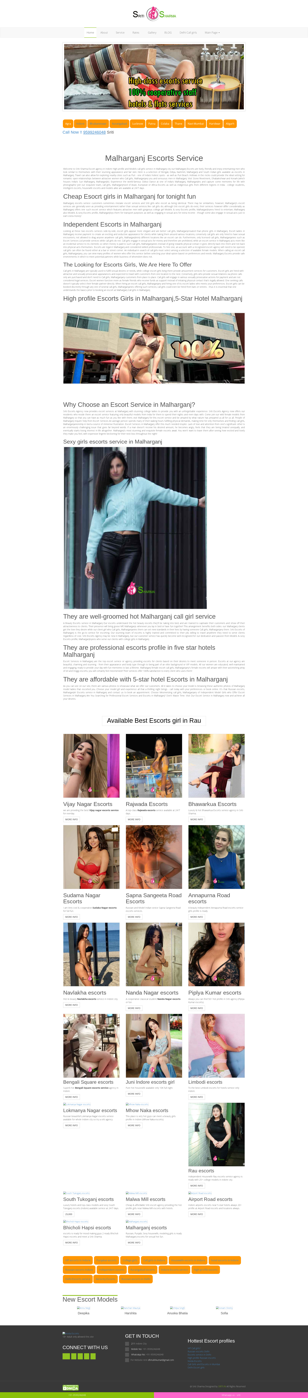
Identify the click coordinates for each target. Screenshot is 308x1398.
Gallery (152, 32)
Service (120, 32)
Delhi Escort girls (196, 1367)
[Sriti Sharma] (154, 13)
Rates (136, 32)
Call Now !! (84, 132)
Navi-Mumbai (196, 123)
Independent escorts (111, 1269)
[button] (71, 819)
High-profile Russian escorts (202, 1357)
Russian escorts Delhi (198, 1351)
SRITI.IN (222, 1386)
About (104, 32)
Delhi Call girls (188, 32)
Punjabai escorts (106, 1260)
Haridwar (214, 123)
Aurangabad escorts (142, 1269)
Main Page (211, 32)
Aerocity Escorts (105, 1279)
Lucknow (137, 123)
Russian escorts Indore (79, 1269)
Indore (80, 123)
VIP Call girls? (194, 1348)
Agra (68, 123)
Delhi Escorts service (77, 1279)
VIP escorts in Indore (77, 1260)
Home (90, 32)
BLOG (168, 32)
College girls (130, 1260)
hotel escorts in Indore (225, 1260)
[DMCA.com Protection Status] (71, 1387)
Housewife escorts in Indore (188, 1260)
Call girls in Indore (154, 1260)
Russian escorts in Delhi (135, 1279)
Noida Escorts (195, 1361)
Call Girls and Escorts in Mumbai (204, 1364)
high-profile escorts (206, 1269)
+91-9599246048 (77, 1395)
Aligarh (230, 123)
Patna (151, 123)
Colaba (165, 123)
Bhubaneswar (98, 123)
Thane (178, 123)
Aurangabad (119, 123)
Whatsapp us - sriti (231, 1395)
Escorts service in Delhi (199, 1354)
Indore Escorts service (174, 1269)
